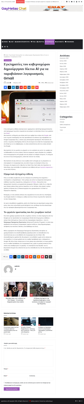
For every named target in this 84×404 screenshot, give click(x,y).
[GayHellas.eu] (14, 9)
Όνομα (6, 368)
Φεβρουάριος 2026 (64, 74)
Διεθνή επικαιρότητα (23, 41)
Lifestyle (41, 41)
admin (8, 82)
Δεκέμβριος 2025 (64, 79)
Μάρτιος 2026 (63, 71)
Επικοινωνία (70, 41)
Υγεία (34, 41)
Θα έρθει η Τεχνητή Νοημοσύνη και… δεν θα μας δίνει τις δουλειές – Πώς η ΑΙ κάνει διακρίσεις (28, 329)
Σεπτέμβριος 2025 (64, 88)
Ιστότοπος (32, 375)
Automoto (60, 41)
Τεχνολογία (50, 41)
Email (6, 375)
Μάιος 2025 (63, 98)
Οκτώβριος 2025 (64, 85)
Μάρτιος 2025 (63, 104)
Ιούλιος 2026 (63, 60)
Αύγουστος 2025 (64, 90)
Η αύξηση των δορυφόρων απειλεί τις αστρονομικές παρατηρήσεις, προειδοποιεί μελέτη (45, 329)
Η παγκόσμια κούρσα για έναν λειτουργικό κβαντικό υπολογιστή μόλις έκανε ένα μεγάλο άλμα (11, 329)
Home (6, 55)
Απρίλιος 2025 (63, 101)
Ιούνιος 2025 (63, 96)
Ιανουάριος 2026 (64, 77)
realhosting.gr (49, 401)
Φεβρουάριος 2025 (64, 107)
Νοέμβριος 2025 (64, 82)
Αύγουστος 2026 (64, 58)
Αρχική (5, 41)
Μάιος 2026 (63, 66)
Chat (12, 41)
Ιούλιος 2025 (63, 93)
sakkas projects (35, 401)
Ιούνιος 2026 (63, 63)
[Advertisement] (42, 27)
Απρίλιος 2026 (63, 69)
